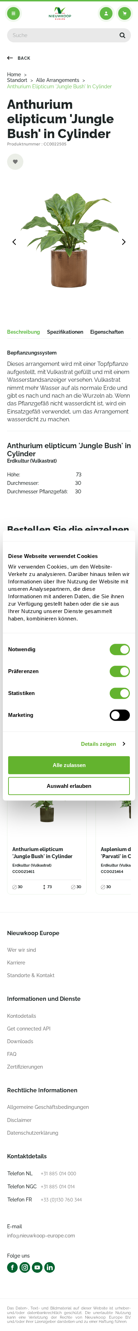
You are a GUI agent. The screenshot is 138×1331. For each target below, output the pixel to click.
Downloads (20, 1041)
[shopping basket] (124, 13)
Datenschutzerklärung (32, 1133)
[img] (60, 13)
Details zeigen (98, 744)
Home (14, 74)
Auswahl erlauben (69, 786)
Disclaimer (19, 1120)
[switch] (120, 671)
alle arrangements (57, 80)
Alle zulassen (69, 765)
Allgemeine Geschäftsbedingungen (48, 1107)
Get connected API (29, 1029)
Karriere (16, 962)
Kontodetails (21, 1016)
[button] (122, 35)
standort (17, 80)
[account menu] (106, 13)
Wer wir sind (21, 950)
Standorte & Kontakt (30, 975)
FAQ (11, 1054)
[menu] (13, 13)
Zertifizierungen (25, 1067)
